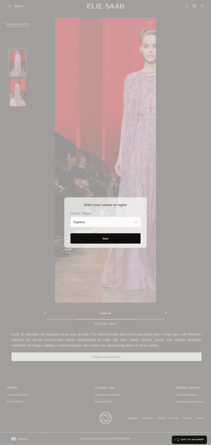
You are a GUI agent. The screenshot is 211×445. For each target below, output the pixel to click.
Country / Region (80, 213)
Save (105, 238)
